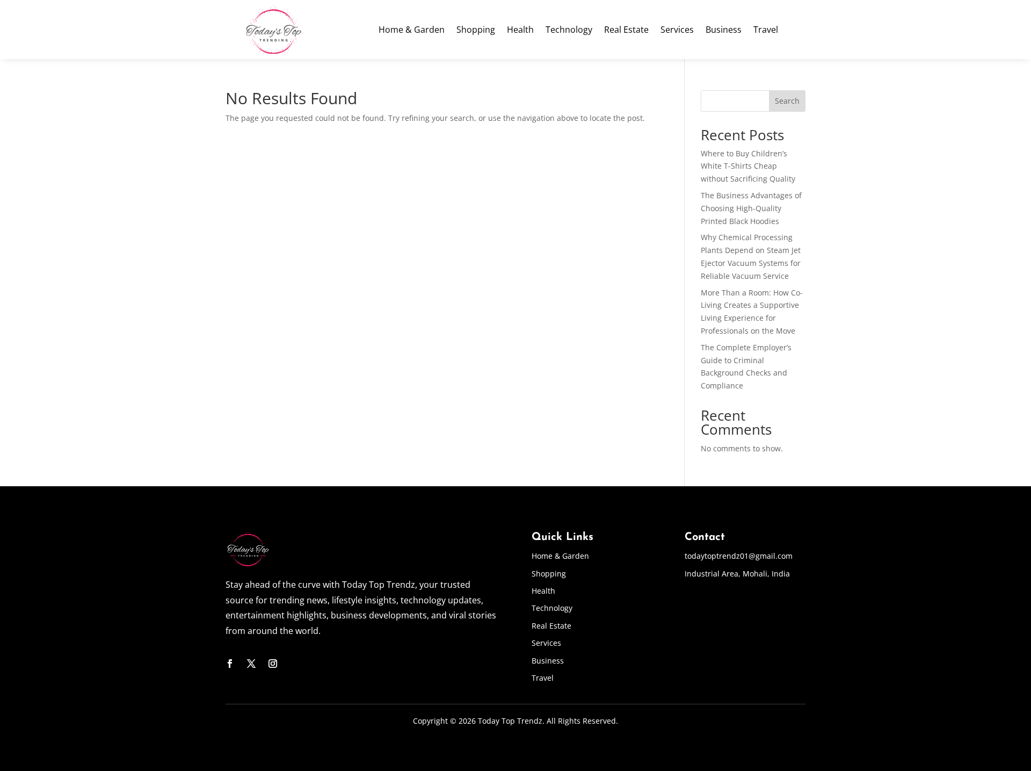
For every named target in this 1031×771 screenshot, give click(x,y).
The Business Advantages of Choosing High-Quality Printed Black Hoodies (751, 208)
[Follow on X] (251, 663)
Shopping (475, 30)
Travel (765, 30)
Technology (569, 30)
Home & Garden (412, 30)
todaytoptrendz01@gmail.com (739, 556)
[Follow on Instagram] (272, 663)
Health (520, 30)
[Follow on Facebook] (229, 663)
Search (787, 101)
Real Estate (626, 30)
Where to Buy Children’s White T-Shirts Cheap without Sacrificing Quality (748, 166)
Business (724, 30)
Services (677, 30)
